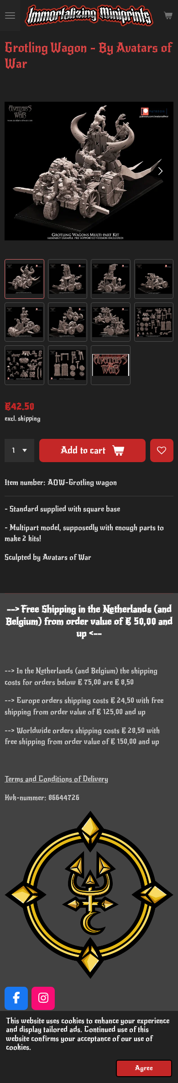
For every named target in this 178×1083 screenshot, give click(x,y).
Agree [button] (144, 1068)
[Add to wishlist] (161, 450)
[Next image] (160, 171)
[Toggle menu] (10, 15)
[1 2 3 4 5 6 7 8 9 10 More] (19, 450)
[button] (24, 279)
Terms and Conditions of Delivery (56, 779)
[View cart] (168, 15)
